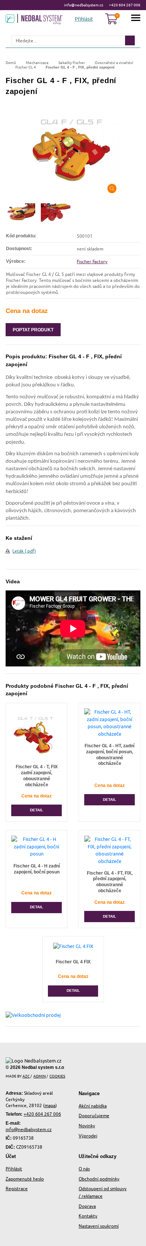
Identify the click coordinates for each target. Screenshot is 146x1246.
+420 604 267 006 (124, 5)
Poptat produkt (33, 330)
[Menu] (135, 19)
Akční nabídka (93, 1105)
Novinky (87, 1125)
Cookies (57, 1076)
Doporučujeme (94, 1115)
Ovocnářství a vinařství (114, 62)
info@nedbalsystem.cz (83, 5)
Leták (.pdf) (24, 550)
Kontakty (88, 1215)
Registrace (17, 1188)
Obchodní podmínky (99, 1178)
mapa (50, 1105)
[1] (130, 40)
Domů (11, 62)
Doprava (87, 1206)
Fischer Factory (92, 261)
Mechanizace (37, 62)
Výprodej (88, 1135)
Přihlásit (14, 1168)
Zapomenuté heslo (25, 1178)
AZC (26, 1076)
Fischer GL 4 (25, 67)
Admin (39, 1076)
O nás (84, 1168)
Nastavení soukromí (99, 1226)
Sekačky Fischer (71, 62)
